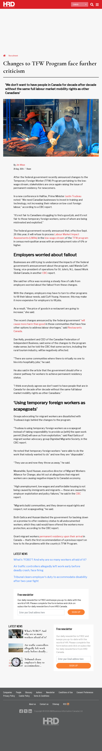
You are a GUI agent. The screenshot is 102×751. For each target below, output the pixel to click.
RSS (65, 703)
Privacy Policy (9, 695)
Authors (39, 692)
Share (28, 168)
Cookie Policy (24, 695)
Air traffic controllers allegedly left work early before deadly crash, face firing (36, 648)
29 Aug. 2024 (19, 168)
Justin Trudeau (73, 196)
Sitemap (55, 703)
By (19, 164)
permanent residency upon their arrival (61, 536)
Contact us (44, 703)
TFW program (80, 238)
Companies (7, 692)
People (18, 692)
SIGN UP (76, 612)
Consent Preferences (85, 692)
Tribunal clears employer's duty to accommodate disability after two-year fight (35, 662)
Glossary (28, 692)
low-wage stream (54, 238)
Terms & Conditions (41, 695)
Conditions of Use (66, 692)
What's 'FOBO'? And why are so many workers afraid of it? (50, 559)
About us (32, 703)
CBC (44, 273)
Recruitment (13, 55)
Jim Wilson (20, 164)
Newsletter (50, 692)
